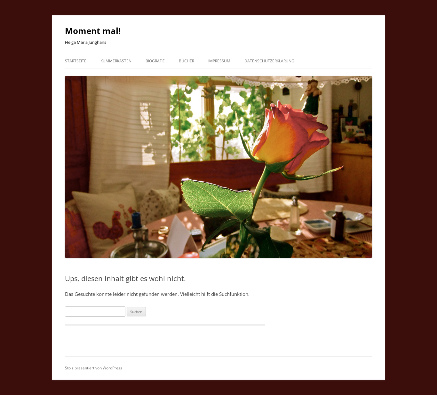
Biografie (155, 61)
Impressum (219, 61)
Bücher (186, 61)
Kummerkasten (115, 61)
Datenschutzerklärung (269, 61)
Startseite (75, 61)
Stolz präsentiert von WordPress (93, 368)
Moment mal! (93, 30)
